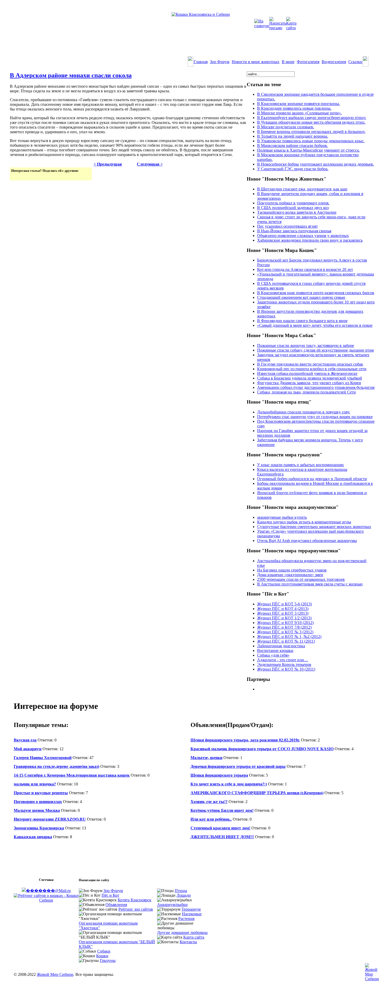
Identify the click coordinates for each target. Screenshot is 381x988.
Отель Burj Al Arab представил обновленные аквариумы (307, 540)
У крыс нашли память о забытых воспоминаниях (300, 465)
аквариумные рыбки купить (282, 517)
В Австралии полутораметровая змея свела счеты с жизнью (310, 584)
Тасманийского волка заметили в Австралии (296, 212)
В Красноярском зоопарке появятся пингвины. (298, 103)
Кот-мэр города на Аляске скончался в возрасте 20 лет (305, 269)
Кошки (102, 956)
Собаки (103, 951)
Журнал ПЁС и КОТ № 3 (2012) (285, 632)
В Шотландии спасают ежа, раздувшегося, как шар (302, 189)
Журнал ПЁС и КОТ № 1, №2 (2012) (289, 636)
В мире (288, 62)
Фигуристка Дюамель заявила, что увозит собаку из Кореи (309, 383)
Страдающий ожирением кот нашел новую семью (301, 297)
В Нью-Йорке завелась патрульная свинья (294, 231)
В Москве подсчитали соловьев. (285, 127)
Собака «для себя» (273, 655)
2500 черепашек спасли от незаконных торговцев (301, 579)
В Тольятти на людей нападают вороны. (292, 136)
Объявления (116, 904)
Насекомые (192, 914)
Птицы (181, 890)
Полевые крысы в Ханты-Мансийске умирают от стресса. (308, 150)
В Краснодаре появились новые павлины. (294, 108)
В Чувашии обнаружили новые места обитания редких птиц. (311, 122)
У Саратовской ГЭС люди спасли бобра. (292, 169)
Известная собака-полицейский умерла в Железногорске (307, 373)
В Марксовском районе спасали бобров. (292, 145)
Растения (186, 918)
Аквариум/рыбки (172, 904)
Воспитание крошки (275, 650)
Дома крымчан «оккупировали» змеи (290, 575)
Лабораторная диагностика (281, 646)
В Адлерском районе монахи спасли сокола (71, 75)
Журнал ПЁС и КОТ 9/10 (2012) (285, 622)
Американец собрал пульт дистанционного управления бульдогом (316, 387)
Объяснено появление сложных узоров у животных (303, 235)
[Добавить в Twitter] (15, 176)
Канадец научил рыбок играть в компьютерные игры (304, 522)
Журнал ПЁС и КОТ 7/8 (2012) (284, 627)
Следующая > (150, 164)
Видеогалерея (334, 62)
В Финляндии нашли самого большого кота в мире (302, 320)
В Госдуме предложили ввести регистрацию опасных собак (310, 364)
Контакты (188, 942)
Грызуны (108, 960)
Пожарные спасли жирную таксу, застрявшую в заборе (305, 345)
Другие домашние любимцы (182, 932)
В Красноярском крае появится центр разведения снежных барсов (315, 293)
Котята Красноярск (134, 900)
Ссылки (355, 62)
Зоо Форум (219, 62)
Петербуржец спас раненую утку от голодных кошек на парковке (315, 416)
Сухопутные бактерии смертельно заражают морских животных (314, 526)
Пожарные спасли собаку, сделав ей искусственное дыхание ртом (315, 350)
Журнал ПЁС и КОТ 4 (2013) (282, 608)
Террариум (191, 909)
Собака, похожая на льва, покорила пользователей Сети (306, 392)
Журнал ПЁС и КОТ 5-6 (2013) (284, 604)
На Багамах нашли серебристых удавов (292, 570)
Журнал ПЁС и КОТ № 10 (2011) (286, 669)
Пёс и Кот (110, 895)
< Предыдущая (108, 164)
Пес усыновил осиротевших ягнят (287, 226)
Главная (201, 62)
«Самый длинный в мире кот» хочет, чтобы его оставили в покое (314, 325)
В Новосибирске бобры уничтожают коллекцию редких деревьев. (315, 164)
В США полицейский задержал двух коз (293, 207)
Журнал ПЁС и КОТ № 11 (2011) (286, 641)
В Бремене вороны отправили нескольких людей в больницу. (311, 131)
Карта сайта (193, 937)
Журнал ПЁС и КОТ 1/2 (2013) (284, 618)
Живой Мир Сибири (55, 974)
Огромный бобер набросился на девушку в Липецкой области (312, 479)
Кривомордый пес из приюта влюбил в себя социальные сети (311, 369)
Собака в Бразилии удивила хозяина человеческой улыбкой (309, 378)
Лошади (184, 895)
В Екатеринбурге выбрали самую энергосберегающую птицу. (311, 117)
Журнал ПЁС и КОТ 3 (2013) (282, 613)
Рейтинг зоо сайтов (135, 909)
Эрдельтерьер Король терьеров (284, 664)
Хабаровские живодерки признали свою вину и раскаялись (310, 240)
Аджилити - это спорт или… (282, 660)
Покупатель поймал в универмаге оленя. (293, 203)
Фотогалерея (308, 62)
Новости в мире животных (255, 62)
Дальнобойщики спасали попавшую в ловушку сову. (303, 412)
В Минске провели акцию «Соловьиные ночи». (299, 113)
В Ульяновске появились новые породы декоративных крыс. (311, 141)
